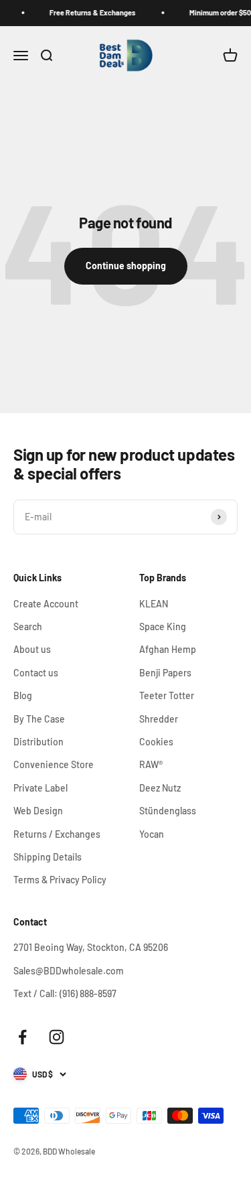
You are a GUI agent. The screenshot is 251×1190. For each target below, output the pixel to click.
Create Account (45, 603)
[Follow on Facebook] (22, 1037)
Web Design (38, 810)
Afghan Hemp (167, 649)
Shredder (158, 719)
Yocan (151, 834)
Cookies (156, 741)
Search (27, 626)
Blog (22, 695)
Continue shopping (126, 265)
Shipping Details (47, 857)
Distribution (38, 741)
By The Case (39, 719)
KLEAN (153, 603)
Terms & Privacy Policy (59, 879)
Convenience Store (53, 764)
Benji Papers (165, 672)
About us (32, 649)
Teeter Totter (166, 695)
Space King (162, 626)
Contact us (35, 672)
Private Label (40, 788)
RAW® (151, 764)
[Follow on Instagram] (57, 1037)
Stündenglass (167, 810)
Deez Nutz (160, 788)
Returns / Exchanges (56, 834)
